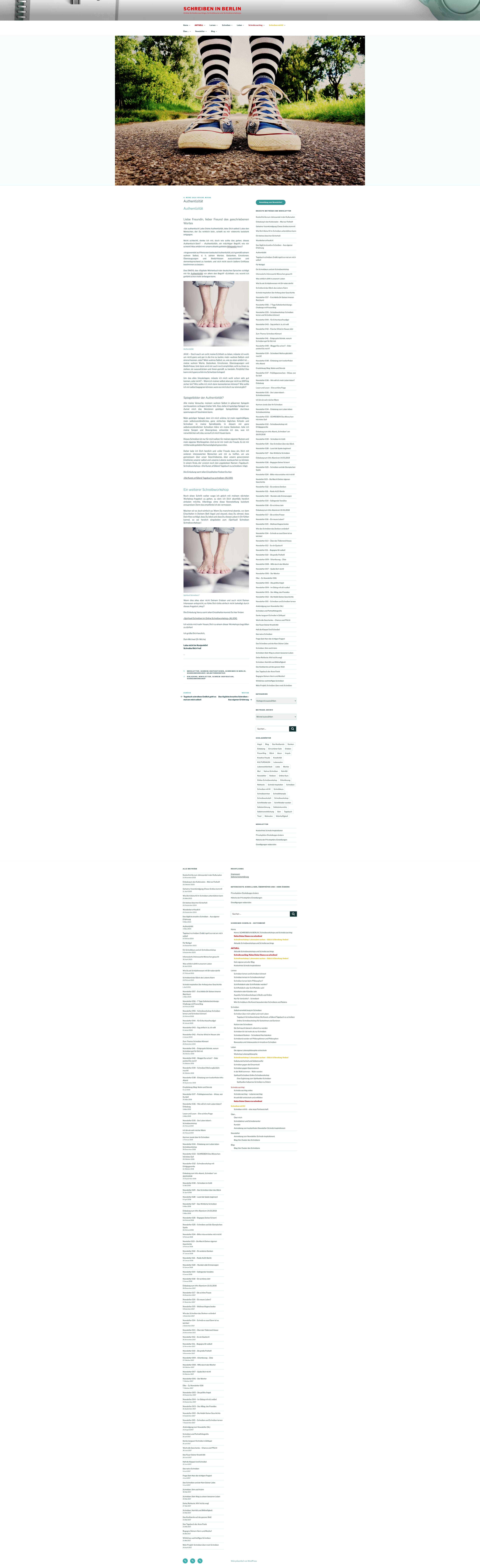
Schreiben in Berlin (235, 671)
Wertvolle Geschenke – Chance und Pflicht (273, 620)
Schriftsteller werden (282, 803)
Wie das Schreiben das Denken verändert (272, 529)
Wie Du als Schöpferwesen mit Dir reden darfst (274, 283)
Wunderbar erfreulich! (264, 240)
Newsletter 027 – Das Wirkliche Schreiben (273, 453)
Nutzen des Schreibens (243, 1024)
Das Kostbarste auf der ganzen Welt (270, 667)
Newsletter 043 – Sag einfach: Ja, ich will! (272, 324)
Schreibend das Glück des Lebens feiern (272, 288)
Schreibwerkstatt (264, 798)
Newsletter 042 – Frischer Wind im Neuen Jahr (274, 329)
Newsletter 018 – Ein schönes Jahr (270, 505)
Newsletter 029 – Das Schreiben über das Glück (275, 444)
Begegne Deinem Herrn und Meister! (270, 676)
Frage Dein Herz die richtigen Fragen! (270, 639)
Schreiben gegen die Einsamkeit (247, 1065)
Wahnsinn (269, 816)
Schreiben (226, 25)
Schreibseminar (263, 794)
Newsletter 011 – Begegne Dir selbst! (270, 550)
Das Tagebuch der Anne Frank (268, 671)
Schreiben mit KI (263, 789)
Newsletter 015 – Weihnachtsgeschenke (272, 524)
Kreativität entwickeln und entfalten (248, 1097)
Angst (259, 744)
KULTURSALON (263, 762)
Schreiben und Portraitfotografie (269, 611)
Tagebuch (288, 812)
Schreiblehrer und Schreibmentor (247, 1121)
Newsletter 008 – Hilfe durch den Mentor (272, 564)
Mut (258, 771)
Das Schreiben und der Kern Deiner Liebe (272, 643)
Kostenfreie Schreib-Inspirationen (269, 830)
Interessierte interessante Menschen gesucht (274, 274)
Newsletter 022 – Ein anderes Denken (271, 487)
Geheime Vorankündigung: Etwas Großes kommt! (275, 226)
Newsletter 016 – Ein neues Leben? (270, 519)
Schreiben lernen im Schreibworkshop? (249, 977)
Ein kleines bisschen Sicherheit (268, 236)
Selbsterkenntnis (216, 673)
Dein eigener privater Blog (244, 962)
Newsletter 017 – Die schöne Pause (270, 515)
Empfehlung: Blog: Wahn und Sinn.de (270, 368)
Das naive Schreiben (264, 634)
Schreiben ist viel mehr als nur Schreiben (250, 1031)
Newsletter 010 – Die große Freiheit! (270, 555)
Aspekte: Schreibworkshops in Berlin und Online (253, 995)
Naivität (284, 771)
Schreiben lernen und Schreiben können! (250, 974)
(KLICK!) (210, 618)
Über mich (238, 1117)
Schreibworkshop (196, 673)
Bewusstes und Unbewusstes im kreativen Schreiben (255, 1042)
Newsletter (200, 31)
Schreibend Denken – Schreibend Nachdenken (252, 1035)
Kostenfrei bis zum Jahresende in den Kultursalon (275, 217)
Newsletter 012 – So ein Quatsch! (269, 545)
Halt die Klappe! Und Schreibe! (268, 629)
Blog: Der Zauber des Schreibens (247, 1140)
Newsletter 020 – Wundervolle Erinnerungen (274, 496)
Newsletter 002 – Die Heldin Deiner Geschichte (275, 597)
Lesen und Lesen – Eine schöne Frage (271, 388)
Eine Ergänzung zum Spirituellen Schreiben (254, 1078)
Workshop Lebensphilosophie (245, 1054)
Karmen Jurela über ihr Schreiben (269, 405)
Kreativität (277, 758)
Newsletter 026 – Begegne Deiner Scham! (273, 462)
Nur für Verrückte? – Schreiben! (246, 998)
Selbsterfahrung (263, 807)
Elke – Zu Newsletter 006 (266, 578)
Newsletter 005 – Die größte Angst (270, 583)
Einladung (192, 676)
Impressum (235, 874)
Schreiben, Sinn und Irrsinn (266, 648)
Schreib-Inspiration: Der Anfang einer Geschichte (275, 293)
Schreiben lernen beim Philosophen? (248, 981)
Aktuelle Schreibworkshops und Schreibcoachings (254, 943)
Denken (291, 744)
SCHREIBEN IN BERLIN (212, 8)
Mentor (286, 767)
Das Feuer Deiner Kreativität (267, 625)
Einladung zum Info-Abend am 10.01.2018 (273, 510)
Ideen (279, 753)
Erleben (288, 749)
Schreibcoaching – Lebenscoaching (248, 1094)
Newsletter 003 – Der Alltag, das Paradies (273, 592)
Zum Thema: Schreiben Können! (269, 334)
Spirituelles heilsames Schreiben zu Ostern (254, 1082)
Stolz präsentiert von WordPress (244, 1561)
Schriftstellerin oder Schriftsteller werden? (250, 984)
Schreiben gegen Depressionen (246, 1068)
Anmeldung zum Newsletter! (270, 202)
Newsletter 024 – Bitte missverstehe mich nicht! (275, 474)
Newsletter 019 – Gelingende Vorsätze (271, 501)
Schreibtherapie (279, 794)
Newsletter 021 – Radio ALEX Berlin (270, 491)
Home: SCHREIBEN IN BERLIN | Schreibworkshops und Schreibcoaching (263, 932)
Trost (259, 816)
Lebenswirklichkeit (264, 767)
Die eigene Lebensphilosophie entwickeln (250, 1050)
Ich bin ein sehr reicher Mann (267, 400)
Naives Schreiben (271, 771)
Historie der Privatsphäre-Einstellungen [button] (271, 840)
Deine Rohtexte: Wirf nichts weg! (269, 657)
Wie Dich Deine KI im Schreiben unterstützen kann (276, 231)
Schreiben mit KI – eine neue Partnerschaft (251, 1109)
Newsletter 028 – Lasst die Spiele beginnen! (273, 448)
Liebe (278, 767)
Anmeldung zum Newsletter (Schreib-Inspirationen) (254, 1136)
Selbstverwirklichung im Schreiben (248, 1010)
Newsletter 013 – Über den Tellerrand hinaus (273, 541)
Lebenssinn (278, 762)
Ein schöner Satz (275, 749)
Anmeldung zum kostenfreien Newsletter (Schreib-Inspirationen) (259, 1128)
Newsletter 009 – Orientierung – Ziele (271, 559)
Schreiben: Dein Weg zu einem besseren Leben (274, 653)
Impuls (287, 753)
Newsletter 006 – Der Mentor (268, 573)
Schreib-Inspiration (223, 676)
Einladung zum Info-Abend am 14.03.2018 (273, 458)
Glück (271, 753)
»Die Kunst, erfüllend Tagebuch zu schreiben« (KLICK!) (208, 478)
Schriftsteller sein (264, 803)
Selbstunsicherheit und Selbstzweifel (248, 1061)
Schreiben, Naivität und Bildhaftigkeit (271, 662)
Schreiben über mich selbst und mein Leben (251, 1014)
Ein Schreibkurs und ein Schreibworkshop (272, 269)
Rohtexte (261, 785)
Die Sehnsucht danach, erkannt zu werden (251, 1028)
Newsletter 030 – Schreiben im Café (270, 439)
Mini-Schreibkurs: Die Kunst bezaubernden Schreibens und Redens (260, 1002)
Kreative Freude (263, 758)
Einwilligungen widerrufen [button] (266, 844)
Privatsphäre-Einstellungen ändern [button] (270, 835)
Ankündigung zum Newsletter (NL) (269, 606)
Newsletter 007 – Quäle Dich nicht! (270, 569)
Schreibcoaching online (243, 1090)
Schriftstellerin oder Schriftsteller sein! (249, 988)
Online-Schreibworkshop (267, 780)
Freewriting (261, 753)
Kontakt (237, 1125)
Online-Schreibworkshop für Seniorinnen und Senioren (258, 1021)
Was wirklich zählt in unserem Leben (270, 279)
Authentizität (197, 273)
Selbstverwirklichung (265, 812)
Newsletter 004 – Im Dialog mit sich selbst (273, 587)
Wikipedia (232, 246)
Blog (213, 31)
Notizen (272, 776)
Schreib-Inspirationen (212, 671)
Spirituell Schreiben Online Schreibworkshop (251, 1075)
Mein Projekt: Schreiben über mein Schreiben (274, 685)
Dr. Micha (206, 197)
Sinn (279, 812)
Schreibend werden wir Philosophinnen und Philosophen (256, 1039)
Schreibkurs (278, 789)
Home (185, 25)
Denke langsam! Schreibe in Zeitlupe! (270, 615)
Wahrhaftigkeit (282, 816)
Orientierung (285, 780)
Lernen (213, 25)
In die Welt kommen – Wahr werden (248, 1072)
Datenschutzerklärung (240, 877)
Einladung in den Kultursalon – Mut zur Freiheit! (274, 222)
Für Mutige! (260, 264)
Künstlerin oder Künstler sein (245, 991)
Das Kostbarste (278, 744)
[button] (185, 1560)
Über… (186, 31)
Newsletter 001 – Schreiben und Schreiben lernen (276, 601)
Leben (239, 25)
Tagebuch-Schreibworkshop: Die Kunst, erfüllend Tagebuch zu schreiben (266, 1017)
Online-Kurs (283, 776)
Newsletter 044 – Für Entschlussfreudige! (272, 320)
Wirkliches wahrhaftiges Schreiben (270, 681)
